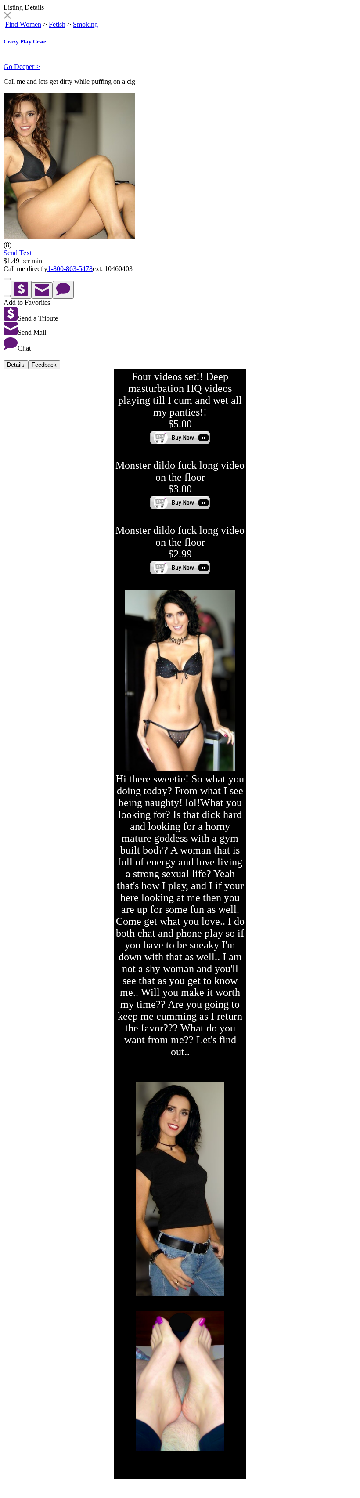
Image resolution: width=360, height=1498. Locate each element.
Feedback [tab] (44, 365)
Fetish (57, 24)
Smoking (85, 24)
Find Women (23, 24)
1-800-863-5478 (70, 268)
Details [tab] (16, 365)
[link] (7, 16)
